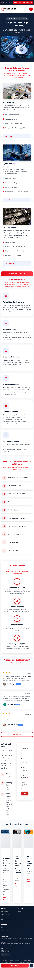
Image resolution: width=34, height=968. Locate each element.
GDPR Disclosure (5, 933)
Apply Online (14, 965)
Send (24, 793)
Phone (23, 767)
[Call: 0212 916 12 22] (31, 965)
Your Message (24, 776)
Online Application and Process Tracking (23, 2)
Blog (2, 927)
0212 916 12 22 (4, 948)
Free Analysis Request (18, 273)
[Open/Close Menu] (31, 9)
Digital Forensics (5, 914)
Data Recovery (4, 911)
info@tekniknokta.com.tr (6, 951)
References (21, 914)
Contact (20, 917)
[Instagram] (2, 954)
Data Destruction (5, 919)
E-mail (23, 759)
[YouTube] (8, 954)
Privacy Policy (4, 930)
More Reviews (17, 734)
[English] (3, 2)
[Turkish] (1, 2)
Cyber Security (5, 917)
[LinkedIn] (5, 954)
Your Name (24, 749)
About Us (20, 911)
